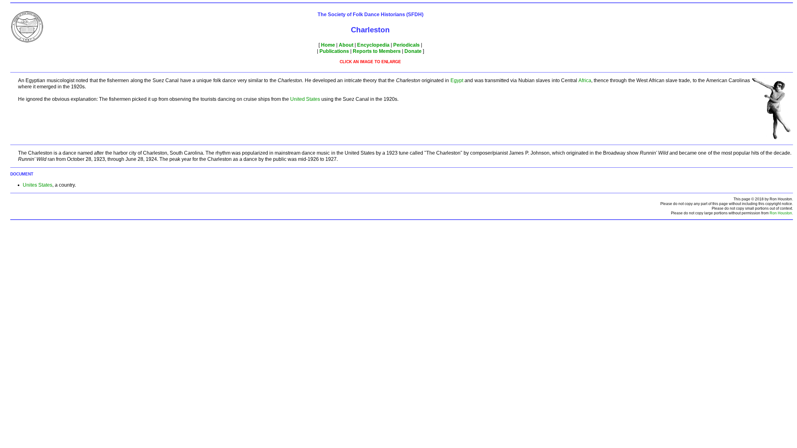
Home (328, 45)
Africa (584, 80)
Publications (334, 51)
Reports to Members (377, 51)
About (346, 45)
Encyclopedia (373, 45)
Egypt (456, 80)
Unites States (37, 185)
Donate (413, 51)
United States (305, 99)
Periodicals (406, 45)
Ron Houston (781, 213)
